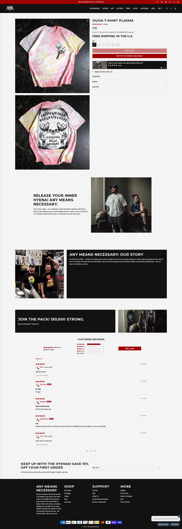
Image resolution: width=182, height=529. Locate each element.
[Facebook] (157, 2)
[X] (161, 2)
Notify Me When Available (130, 56)
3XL (118, 45)
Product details (174, 524)
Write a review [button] (129, 348)
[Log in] (171, 8)
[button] (161, 67)
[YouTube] (170, 2)
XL (108, 45)
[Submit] (159, 468)
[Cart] (175, 8)
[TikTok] (178, 2)
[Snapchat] (174, 2)
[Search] (167, 8)
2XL (113, 45)
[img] (40, 364)
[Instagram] (166, 2)
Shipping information (163, 524)
